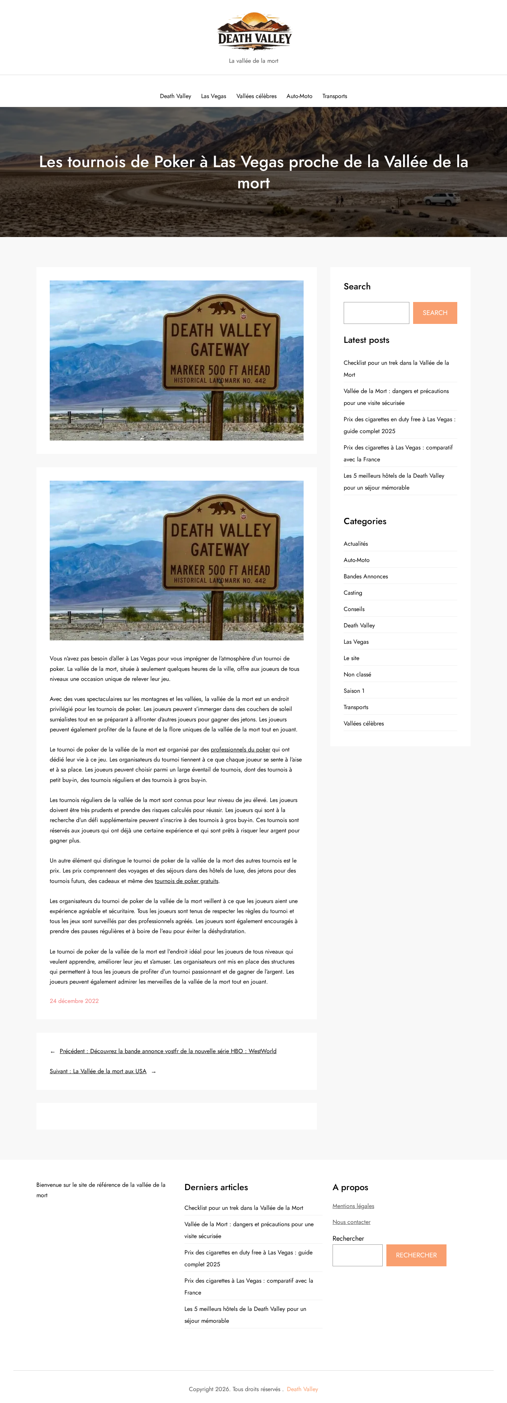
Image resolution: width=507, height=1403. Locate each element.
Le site (351, 658)
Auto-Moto (357, 560)
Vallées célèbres (364, 723)
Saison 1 (354, 690)
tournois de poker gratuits (186, 881)
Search (435, 313)
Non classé (357, 674)
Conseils (354, 609)
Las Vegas (356, 641)
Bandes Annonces (366, 576)
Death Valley (359, 625)
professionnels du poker (240, 749)
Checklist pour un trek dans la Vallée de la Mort (243, 1208)
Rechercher (348, 1238)
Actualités (356, 543)
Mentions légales (353, 1206)
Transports (356, 707)
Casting (353, 592)
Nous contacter (351, 1222)
